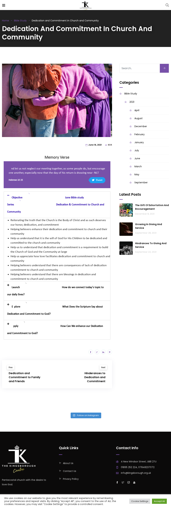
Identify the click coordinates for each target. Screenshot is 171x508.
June (137, 158)
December (140, 126)
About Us (68, 463)
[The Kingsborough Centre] (85, 6)
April (136, 110)
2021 (131, 102)
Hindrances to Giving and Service (150, 245)
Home (5, 20)
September (141, 182)
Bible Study (20, 20)
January (139, 142)
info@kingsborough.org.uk (136, 473)
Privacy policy (71, 479)
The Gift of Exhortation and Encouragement (152, 207)
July (136, 150)
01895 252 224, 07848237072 (137, 467)
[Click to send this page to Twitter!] (97, 352)
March (138, 166)
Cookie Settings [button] (139, 501)
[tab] (57, 205)
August (138, 118)
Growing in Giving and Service (148, 226)
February (139, 134)
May (136, 174)
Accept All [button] (159, 501)
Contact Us (69, 471)
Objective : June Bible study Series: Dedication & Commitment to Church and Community (55, 204)
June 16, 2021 (95, 144)
